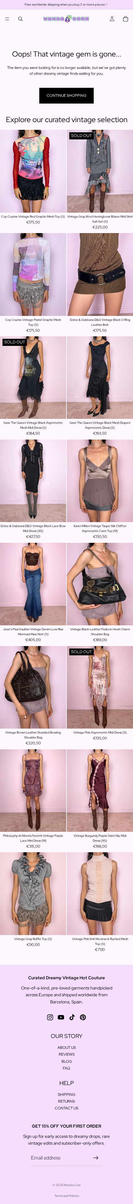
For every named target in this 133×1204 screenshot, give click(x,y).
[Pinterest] (83, 1017)
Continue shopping (66, 95)
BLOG (67, 1061)
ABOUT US (67, 1047)
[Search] (20, 19)
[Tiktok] (72, 1017)
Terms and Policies (66, 1196)
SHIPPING (66, 1094)
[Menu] (7, 19)
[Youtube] (61, 1017)
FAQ (66, 1068)
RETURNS (66, 1101)
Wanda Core (72, 1185)
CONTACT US (66, 1108)
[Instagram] (50, 1017)
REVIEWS (67, 1054)
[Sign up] (95, 1157)
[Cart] (125, 19)
